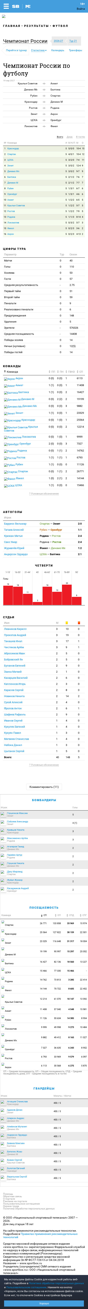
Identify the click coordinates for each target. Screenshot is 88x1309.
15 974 (83, 923)
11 (83, 160)
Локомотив (13, 222)
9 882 (44, 1037)
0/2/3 (71, 228)
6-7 (77, 188)
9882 (79, 405)
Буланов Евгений (14, 665)
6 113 (44, 1065)
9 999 (44, 1027)
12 (83, 154)
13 (5, 217)
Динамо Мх (13, 171)
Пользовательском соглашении (26, 1287)
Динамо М (12, 182)
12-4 (78, 165)
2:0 (80, 523)
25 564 (43, 932)
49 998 (57, 1027)
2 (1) (59, 478)
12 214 (43, 999)
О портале (9, 1199)
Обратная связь (12, 1196)
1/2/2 (71, 200)
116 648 (57, 941)
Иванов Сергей (13, 720)
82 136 (57, 962)
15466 (80, 485)
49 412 (57, 1037)
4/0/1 (71, 154)
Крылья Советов (16, 205)
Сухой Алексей (13, 702)
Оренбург (12, 194)
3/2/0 (71, 160)
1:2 (80, 548)
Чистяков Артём (14, 647)
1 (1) (51, 385)
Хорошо (44, 1303)
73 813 (57, 979)
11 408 (43, 1009)
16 (5, 234)
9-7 (77, 171)
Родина (11, 217)
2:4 (80, 535)
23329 (80, 412)
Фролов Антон (13, 708)
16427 (80, 392)
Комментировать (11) (44, 786)
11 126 (43, 1018)
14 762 (43, 979)
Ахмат (10, 200)
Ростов (11, 211)
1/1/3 (71, 217)
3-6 (77, 228)
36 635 (57, 1048)
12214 (80, 426)
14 (5, 222)
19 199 (43, 951)
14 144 (43, 988)
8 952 (84, 1048)
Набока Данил (13, 745)
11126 (80, 464)
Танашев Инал (13, 641)
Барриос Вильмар (15, 523)
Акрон (10, 234)
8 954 (84, 1018)
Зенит (10, 165)
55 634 (57, 1018)
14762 (80, 450)
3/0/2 (71, 165)
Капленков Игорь (15, 683)
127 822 (57, 932)
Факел (10, 228)
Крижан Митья (13, 535)
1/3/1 (71, 188)
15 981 (83, 1009)
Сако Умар (10, 542)
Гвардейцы (44, 1088)
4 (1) (74, 823)
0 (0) (51, 378)
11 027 (83, 1037)
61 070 (57, 999)
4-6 (77, 194)
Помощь (8, 1194)
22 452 (83, 988)
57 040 (57, 1009)
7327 (79, 443)
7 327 (44, 1048)
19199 (80, 399)
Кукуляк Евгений (14, 726)
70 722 (57, 988)
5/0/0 (71, 148)
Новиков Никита (14, 696)
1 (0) (59, 419)
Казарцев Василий (16, 677)
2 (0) (51, 443)
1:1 (80, 529)
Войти (81, 8)
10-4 (78, 148)
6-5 (77, 200)
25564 (80, 419)
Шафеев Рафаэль (15, 714)
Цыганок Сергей (14, 751)
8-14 (78, 217)
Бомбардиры (44, 800)
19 (67, 635)
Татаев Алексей (14, 529)
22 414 (83, 979)
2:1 (80, 554)
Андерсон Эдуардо (16, 554)
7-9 (77, 211)
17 (67, 641)
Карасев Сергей (14, 690)
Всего (60, 137)
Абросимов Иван (14, 653)
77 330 (57, 971)
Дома (69, 137)
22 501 (83, 932)
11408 (80, 385)
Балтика (11, 177)
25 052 (83, 951)
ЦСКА (10, 160)
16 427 (43, 962)
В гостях (80, 137)
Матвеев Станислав (16, 738)
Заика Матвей (13, 671)
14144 (80, 478)
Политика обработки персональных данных (29, 1208)
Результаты (36, 25)
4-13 (78, 234)
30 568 (57, 1065)
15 (83, 148)
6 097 (84, 1056)
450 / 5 (57, 1103)
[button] (26, 41)
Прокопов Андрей (15, 635)
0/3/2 (71, 222)
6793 (79, 457)
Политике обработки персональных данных (56, 1283)
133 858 (57, 923)
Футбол (60, 25)
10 (5, 200)
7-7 (77, 182)
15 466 (43, 971)
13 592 (83, 999)
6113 (79, 378)
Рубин (10, 188)
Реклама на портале (15, 1201)
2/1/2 (71, 177)
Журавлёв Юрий (14, 548)
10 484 (83, 1027)
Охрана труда (11, 1206)
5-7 (77, 205)
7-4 (77, 160)
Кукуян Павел (12, 732)
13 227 (83, 962)
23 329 (43, 941)
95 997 (57, 951)
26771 (80, 471)
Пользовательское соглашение (21, 1203)
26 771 (43, 923)
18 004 (83, 941)
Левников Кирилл (15, 628)
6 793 (44, 1056)
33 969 (57, 1056)
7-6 (77, 177)
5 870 (84, 1065)
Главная (11, 25)
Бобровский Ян (13, 659)
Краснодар (13, 148)
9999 (79, 436)
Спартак (11, 154)
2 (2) (59, 399)
